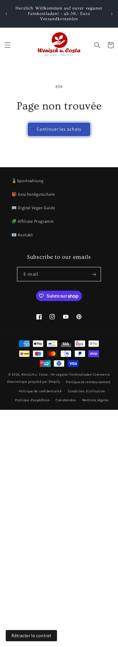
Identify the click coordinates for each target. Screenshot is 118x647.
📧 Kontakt (22, 234)
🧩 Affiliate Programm (32, 221)
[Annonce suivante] (111, 13)
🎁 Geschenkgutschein (33, 194)
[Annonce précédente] (6, 13)
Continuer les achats (59, 129)
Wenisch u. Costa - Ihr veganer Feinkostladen (56, 374)
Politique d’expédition (32, 400)
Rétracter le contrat (31, 636)
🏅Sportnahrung (27, 180)
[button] (7, 45)
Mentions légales (95, 400)
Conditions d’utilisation (86, 391)
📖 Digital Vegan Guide (33, 207)
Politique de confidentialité (40, 391)
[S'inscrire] (93, 274)
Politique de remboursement (88, 382)
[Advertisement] (59, 469)
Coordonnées (66, 400)
